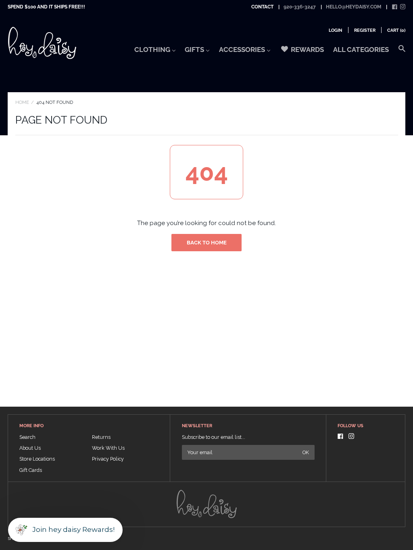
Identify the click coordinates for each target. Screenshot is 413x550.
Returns (101, 437)
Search (27, 437)
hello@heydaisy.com (353, 7)
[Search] (401, 52)
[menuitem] (155, 52)
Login (335, 30)
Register (364, 30)
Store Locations (37, 459)
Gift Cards (30, 470)
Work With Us (108, 448)
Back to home (207, 243)
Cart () (396, 30)
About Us (30, 448)
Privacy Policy (108, 459)
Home (22, 102)
